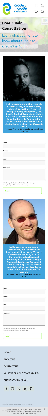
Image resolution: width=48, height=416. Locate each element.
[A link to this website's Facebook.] (6, 388)
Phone (5, 151)
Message (6, 167)
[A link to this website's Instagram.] (12, 388)
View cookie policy (30, 413)
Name (5, 142)
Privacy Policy (7, 185)
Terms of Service (19, 185)
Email (5, 159)
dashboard (17, 404)
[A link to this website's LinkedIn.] (25, 388)
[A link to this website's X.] (18, 388)
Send (7, 191)
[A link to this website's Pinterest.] (31, 388)
